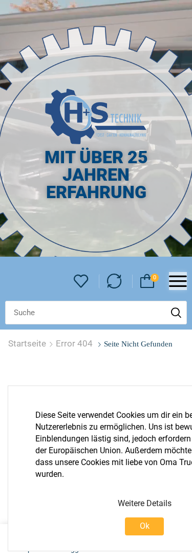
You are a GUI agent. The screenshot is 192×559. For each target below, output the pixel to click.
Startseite (27, 343)
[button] (81, 281)
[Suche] (176, 312)
